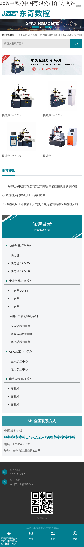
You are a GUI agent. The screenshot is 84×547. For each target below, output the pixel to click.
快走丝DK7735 (11, 115)
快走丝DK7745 (52, 115)
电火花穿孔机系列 (20, 379)
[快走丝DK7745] (62, 96)
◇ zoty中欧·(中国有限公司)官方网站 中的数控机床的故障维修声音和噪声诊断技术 (42, 186)
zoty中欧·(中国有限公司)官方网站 (38, 3)
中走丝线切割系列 (50, 35)
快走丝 (47, 155)
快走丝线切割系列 (27, 35)
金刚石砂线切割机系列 (23, 316)
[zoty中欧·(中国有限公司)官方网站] (26, 13)
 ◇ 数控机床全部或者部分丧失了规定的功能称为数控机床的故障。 (42, 204)
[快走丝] (62, 136)
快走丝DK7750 (11, 155)
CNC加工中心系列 (20, 351)
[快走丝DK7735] (21, 96)
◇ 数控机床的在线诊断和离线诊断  (24, 195)
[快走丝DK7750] (21, 136)
